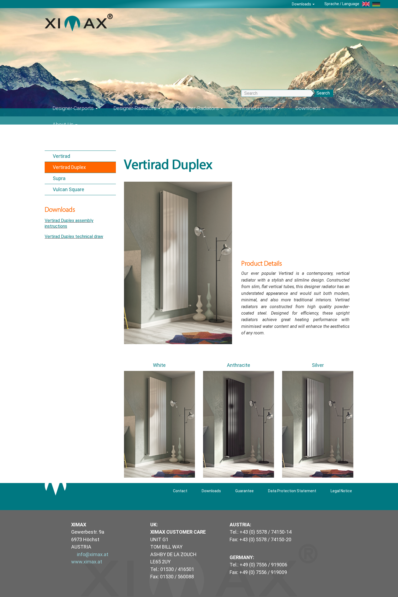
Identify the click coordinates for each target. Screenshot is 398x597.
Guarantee (244, 491)
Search (323, 93)
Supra (59, 178)
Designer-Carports (74, 108)
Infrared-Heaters (258, 108)
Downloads (302, 4)
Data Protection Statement (292, 491)
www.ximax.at (86, 562)
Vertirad (61, 156)
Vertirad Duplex (69, 167)
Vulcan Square (68, 189)
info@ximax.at (92, 554)
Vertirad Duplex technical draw (74, 236)
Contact (180, 491)
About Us (64, 124)
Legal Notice (341, 491)
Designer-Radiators (135, 108)
